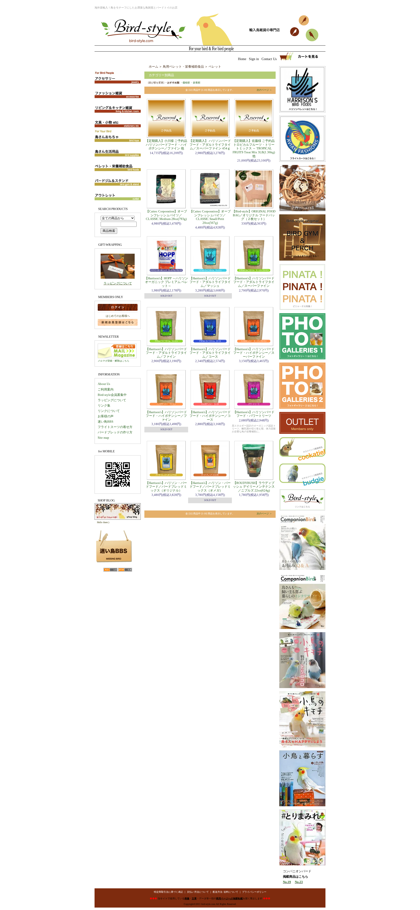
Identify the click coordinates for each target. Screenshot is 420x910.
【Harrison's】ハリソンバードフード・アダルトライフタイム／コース (210, 352)
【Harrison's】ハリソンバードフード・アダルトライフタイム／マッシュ (210, 282)
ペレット (215, 66)
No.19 (287, 882)
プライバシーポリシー (254, 892)
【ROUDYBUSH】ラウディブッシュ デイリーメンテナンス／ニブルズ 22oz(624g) (254, 486)
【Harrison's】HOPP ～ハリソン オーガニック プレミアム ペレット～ (166, 282)
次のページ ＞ (264, 90)
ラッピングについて (118, 283)
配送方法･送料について (225, 892)
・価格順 (185, 82)
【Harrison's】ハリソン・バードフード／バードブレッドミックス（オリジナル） (166, 486)
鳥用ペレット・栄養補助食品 (183, 66)
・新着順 (195, 82)
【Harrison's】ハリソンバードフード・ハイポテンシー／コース (210, 415)
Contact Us (269, 59)
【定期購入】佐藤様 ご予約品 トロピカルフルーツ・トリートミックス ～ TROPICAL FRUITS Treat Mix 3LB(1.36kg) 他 (254, 148)
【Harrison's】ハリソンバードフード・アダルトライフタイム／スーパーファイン (253, 282)
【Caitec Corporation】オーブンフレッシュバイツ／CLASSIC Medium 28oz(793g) (166, 215)
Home (242, 59)
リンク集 (104, 405)
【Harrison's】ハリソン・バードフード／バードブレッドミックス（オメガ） (210, 486)
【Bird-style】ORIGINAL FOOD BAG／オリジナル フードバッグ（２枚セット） (253, 215)
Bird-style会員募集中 (112, 395)
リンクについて (109, 411)
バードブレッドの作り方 (115, 432)
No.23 (299, 882)
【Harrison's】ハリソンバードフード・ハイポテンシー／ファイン (166, 415)
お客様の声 (106, 416)
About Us (104, 384)
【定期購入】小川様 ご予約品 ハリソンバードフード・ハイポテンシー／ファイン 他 (166, 144)
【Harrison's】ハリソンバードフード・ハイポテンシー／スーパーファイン (253, 352)
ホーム (153, 66)
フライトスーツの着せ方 (115, 427)
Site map (103, 437)
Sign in (254, 59)
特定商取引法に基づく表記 (168, 892)
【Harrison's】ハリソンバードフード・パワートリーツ (253, 414)
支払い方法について (198, 892)
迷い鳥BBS (105, 421)
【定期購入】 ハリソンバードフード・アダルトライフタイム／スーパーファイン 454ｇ (210, 144)
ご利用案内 (106, 389)
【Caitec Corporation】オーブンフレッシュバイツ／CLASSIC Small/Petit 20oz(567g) (210, 217)
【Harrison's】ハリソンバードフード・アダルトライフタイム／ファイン (166, 352)
